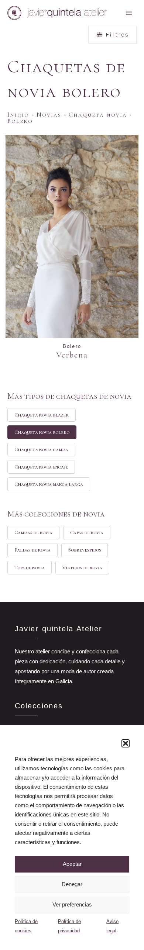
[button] (125, 743)
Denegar (72, 884)
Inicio (18, 114)
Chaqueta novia (98, 114)
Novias (49, 114)
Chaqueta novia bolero (41, 432)
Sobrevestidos (84, 550)
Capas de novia (86, 532)
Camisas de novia (33, 532)
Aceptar (72, 864)
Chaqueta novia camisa (41, 449)
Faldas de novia (32, 550)
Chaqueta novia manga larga (48, 484)
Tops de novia (29, 567)
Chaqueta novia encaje (41, 467)
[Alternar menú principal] (129, 13)
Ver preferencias (72, 904)
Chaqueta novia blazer (41, 415)
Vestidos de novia (82, 567)
